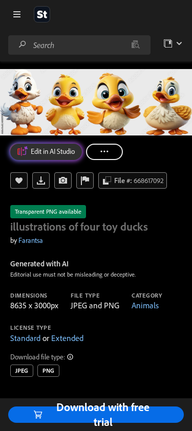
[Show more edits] (104, 152)
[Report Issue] (85, 180)
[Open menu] (17, 14)
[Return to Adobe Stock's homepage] (42, 14)
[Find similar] (135, 45)
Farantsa (30, 240)
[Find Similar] (63, 180)
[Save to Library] (19, 180)
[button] (70, 356)
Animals (145, 305)
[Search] (22, 44)
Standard (25, 338)
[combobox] (79, 45)
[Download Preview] (41, 180)
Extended (67, 338)
